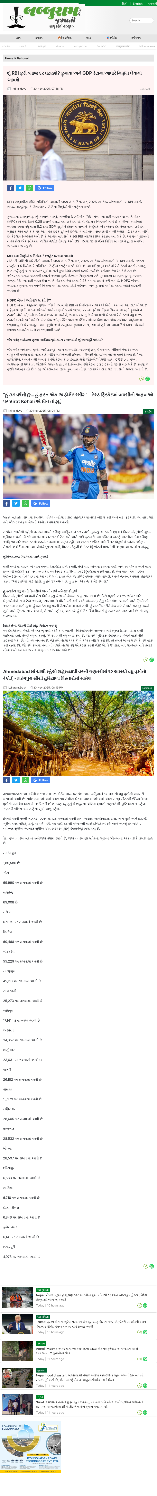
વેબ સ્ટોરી (101, 46)
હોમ (18, 37)
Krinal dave (19, 88)
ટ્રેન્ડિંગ (6, 46)
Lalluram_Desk (17, 687)
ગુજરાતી (152, 3)
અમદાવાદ (147, 688)
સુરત (40, 1397)
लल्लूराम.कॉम (123, 46)
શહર (88, 37)
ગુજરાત (39, 37)
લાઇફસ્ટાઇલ (80, 46)
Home (9, 58)
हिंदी (125, 3)
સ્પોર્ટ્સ (113, 37)
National (23, 58)
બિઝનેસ (60, 46)
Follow (47, 188)
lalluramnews (147, 46)
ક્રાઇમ (41, 1343)
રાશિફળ (42, 46)
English (137, 3)
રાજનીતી (23, 46)
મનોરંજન (136, 37)
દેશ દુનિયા (66, 37)
